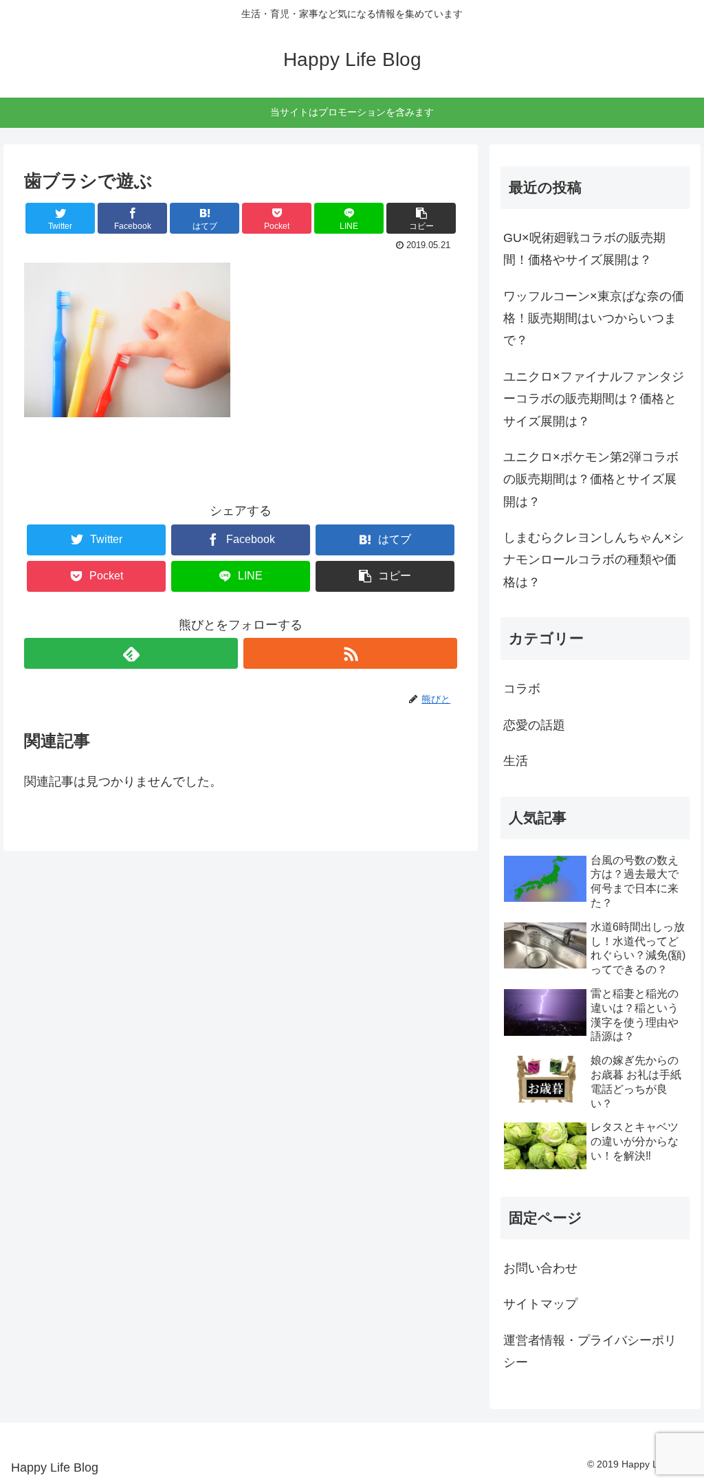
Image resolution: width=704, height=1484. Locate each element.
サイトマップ (540, 1304)
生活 (515, 761)
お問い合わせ (540, 1268)
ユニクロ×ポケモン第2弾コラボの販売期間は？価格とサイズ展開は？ (591, 479)
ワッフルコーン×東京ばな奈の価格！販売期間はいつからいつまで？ (593, 318)
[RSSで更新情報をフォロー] (350, 653)
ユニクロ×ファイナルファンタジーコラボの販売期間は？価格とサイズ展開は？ (593, 399)
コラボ (521, 689)
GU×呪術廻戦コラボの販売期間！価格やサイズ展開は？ (584, 249)
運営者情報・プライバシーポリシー (589, 1351)
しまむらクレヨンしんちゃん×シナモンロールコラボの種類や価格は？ (593, 560)
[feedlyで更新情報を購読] (131, 653)
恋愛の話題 (534, 725)
